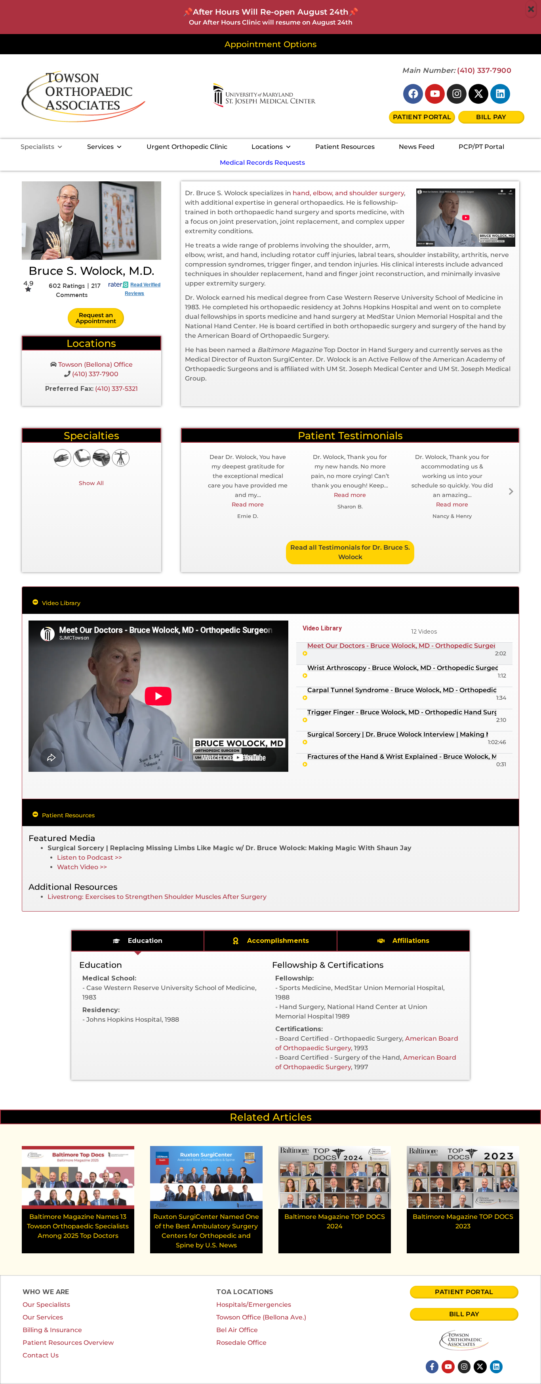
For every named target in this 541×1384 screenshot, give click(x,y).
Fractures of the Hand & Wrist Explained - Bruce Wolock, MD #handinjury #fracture (401, 757)
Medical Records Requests (262, 162)
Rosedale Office (241, 1342)
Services (100, 146)
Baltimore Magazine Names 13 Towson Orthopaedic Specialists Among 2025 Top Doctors (78, 1226)
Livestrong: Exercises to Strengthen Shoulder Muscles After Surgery (157, 896)
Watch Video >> (82, 867)
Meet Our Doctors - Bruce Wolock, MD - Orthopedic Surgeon (401, 646)
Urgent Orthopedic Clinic (187, 146)
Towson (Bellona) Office (95, 364)
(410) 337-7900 (484, 70)
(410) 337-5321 (116, 388)
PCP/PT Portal (481, 146)
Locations (267, 146)
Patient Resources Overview (68, 1342)
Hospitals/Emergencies (253, 1304)
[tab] (404, 654)
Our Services (43, 1317)
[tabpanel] (158, 696)
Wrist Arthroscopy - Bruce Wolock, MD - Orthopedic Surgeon (402, 668)
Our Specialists (46, 1304)
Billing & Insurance (52, 1330)
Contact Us (41, 1355)
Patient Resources (345, 146)
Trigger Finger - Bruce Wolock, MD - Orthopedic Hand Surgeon (401, 712)
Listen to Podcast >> (89, 857)
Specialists (37, 146)
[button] (248, 504)
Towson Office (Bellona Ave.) (261, 1317)
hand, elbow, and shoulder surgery (348, 193)
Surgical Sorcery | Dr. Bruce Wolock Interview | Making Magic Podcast (397, 734)
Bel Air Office (237, 1330)
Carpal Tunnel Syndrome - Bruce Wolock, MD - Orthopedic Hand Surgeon (401, 690)
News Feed (416, 146)
